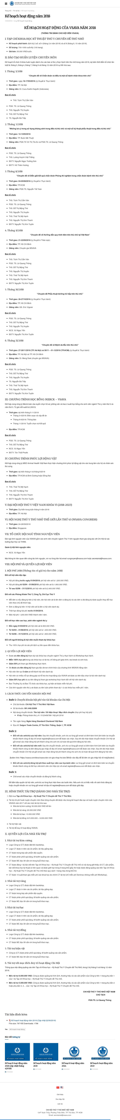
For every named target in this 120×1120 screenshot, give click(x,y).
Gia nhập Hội (60, 1099)
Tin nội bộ (16, 11)
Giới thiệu (60, 1094)
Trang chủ (8, 11)
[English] (62, 1087)
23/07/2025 (37, 1069)
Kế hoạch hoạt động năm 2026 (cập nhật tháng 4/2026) (16, 1066)
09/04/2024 (66, 1069)
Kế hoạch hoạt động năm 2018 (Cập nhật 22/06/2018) (33, 1020)
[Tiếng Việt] (58, 1087)
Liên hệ (60, 1104)
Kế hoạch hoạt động (27, 11)
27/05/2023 (94, 1069)
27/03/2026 (9, 1072)
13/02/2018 (8, 21)
